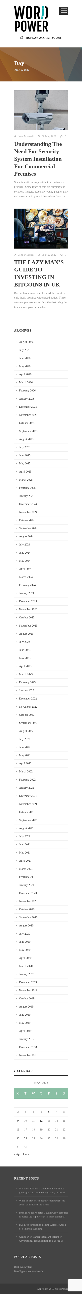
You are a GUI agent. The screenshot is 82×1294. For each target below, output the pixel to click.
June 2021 (24, 844)
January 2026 (26, 398)
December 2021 (28, 795)
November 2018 (28, 1055)
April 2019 (25, 1030)
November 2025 (28, 414)
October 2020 (26, 909)
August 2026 (26, 341)
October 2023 (26, 617)
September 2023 (28, 625)
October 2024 (26, 520)
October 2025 (26, 423)
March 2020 (26, 966)
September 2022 (28, 722)
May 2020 (24, 949)
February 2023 (27, 682)
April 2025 (25, 471)
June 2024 (24, 552)
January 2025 (26, 495)
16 (18, 1129)
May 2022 (24, 755)
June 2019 (24, 1014)
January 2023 (26, 690)
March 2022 (26, 771)
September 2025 (28, 431)
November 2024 (28, 512)
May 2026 (24, 366)
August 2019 (26, 1006)
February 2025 (27, 487)
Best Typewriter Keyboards (28, 1271)
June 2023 (24, 649)
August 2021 (26, 828)
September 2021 (28, 820)
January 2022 (26, 787)
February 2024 (27, 585)
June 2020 (24, 941)
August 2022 (26, 731)
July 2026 (24, 350)
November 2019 (28, 990)
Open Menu (63, 11)
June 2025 (24, 455)
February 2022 (27, 779)
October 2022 (26, 714)
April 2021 (25, 860)
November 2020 (28, 901)
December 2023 (28, 601)
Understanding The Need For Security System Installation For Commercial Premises (38, 159)
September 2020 (28, 917)
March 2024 (26, 577)
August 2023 (26, 633)
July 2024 (24, 544)
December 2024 (28, 504)
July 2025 (24, 447)
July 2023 (24, 641)
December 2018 (28, 1047)
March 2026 (26, 382)
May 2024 (24, 560)
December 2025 (28, 406)
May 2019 (24, 1022)
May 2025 (24, 463)
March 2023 (26, 674)
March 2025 (26, 479)
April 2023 (25, 666)
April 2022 (25, 763)
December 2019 (28, 982)
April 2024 (25, 568)
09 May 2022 (49, 136)
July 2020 (24, 933)
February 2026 (27, 390)
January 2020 (26, 974)
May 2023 (24, 658)
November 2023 (28, 609)
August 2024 (26, 536)
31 (25, 1147)
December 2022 (28, 698)
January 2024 (26, 593)
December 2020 (28, 893)
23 (18, 1138)
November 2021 (28, 803)
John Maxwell (26, 136)
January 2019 (26, 1039)
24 (25, 1138)
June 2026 (24, 358)
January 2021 (26, 885)
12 (41, 1120)
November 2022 (28, 706)
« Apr (17, 1154)
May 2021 (24, 852)
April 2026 (25, 374)
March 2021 (26, 868)
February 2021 (27, 876)
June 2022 (24, 747)
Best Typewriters (23, 1266)
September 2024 (28, 528)
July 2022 (24, 739)
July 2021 (24, 836)
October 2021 (26, 812)
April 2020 (25, 958)
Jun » (26, 1154)
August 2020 (26, 925)
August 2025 (26, 439)
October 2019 (26, 998)
